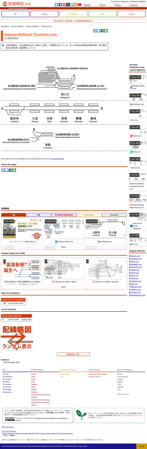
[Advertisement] (128, 45)
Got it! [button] (141, 446)
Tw (56, 4)
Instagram (17, 433)
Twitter (4, 433)
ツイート (95, 30)
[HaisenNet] (17, 4)
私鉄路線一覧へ (73, 354)
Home (8, 431)
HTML (24, 319)
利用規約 (19, 414)
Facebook (10, 433)
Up (4, 431)
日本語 (5, 435)
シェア (102, 30)
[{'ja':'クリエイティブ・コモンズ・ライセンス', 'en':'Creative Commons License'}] (10, 420)
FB (60, 4)
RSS (75, 4)
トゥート (98, 30)
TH (68, 4)
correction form (58, 159)
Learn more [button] (82, 446)
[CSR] (81, 420)
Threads (24, 433)
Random (13, 431)
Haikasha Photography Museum (62, 433)
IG (64, 4)
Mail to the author (123, 394)
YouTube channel (45, 433)
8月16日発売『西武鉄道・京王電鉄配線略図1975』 (73, 21)
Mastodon (31, 433)
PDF (29, 319)
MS (72, 4)
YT (79, 4)
